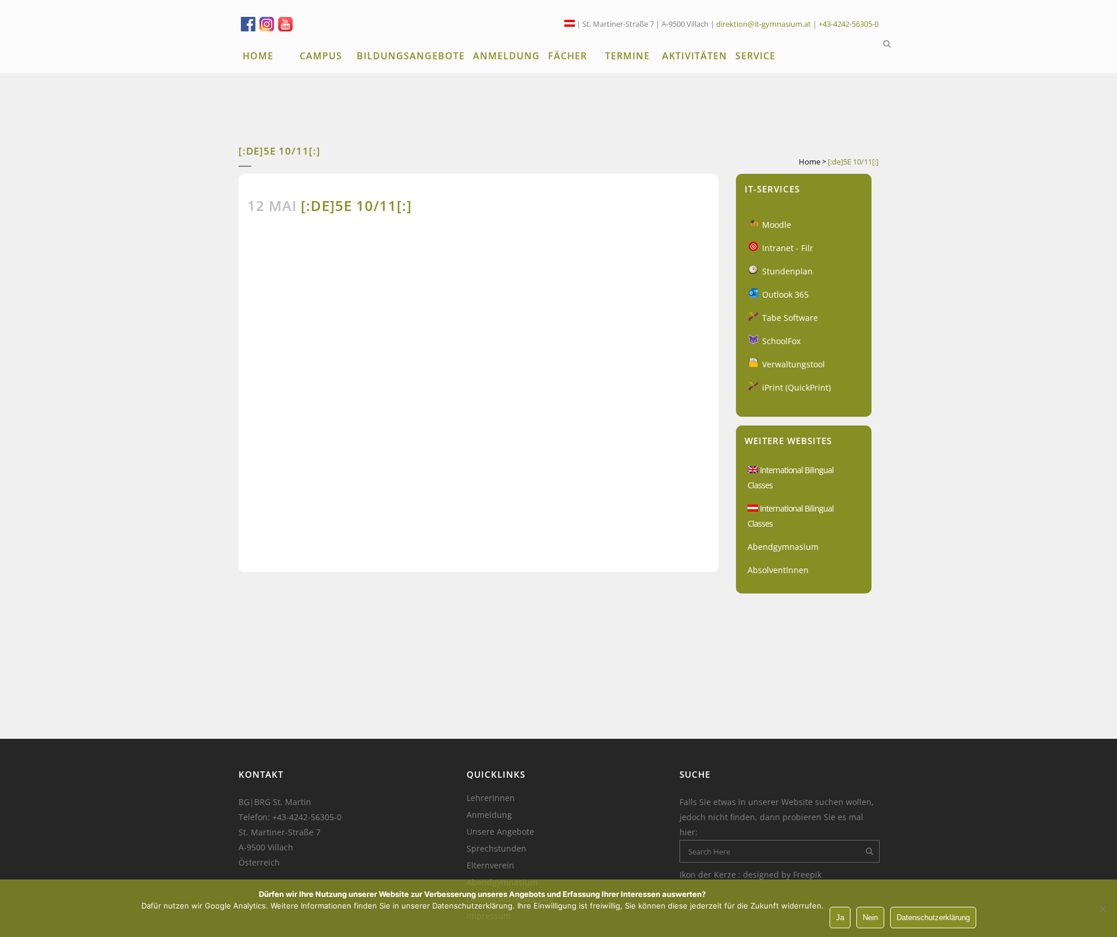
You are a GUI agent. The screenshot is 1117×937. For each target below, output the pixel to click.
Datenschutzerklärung (933, 917)
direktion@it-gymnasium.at (763, 24)
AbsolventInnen (778, 569)
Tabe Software (790, 317)
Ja (840, 917)
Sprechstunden (497, 848)
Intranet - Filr (787, 247)
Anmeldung (489, 814)
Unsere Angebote (500, 831)
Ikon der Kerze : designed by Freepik (750, 874)
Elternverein (490, 865)
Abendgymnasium (783, 546)
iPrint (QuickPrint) (796, 387)
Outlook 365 (785, 294)
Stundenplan (787, 271)
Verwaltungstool (793, 364)
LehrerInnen (491, 798)
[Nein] (1102, 908)
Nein (870, 917)
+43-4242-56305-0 (848, 24)
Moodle (776, 224)
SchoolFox (781, 340)
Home (809, 161)
